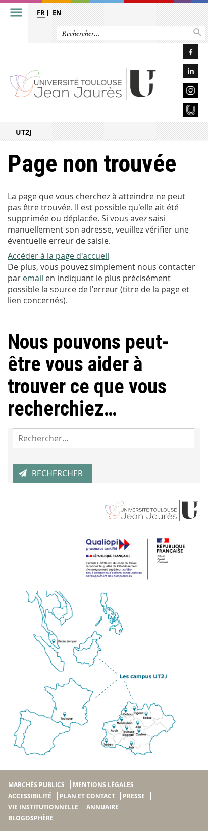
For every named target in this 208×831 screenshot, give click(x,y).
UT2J (24, 132)
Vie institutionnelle (43, 807)
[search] (103, 438)
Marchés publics (36, 784)
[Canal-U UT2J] (182, 111)
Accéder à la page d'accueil (58, 255)
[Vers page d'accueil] (83, 83)
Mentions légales (103, 784)
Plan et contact (87, 796)
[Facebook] (182, 53)
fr (41, 12)
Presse (134, 796)
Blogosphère (31, 818)
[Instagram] (182, 92)
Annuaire (102, 807)
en (57, 12)
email (33, 278)
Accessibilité (29, 796)
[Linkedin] (182, 72)
